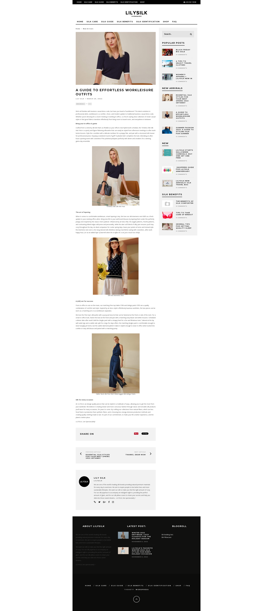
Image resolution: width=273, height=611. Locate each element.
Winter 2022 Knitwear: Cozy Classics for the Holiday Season (141, 536)
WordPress (142, 589)
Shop (142, 2)
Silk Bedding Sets (167, 535)
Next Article (140, 452)
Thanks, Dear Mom (136, 455)
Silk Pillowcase (166, 537)
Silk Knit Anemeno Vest (116, 295)
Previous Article (93, 452)
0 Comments (181, 54)
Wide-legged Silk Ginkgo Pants (125, 394)
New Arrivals (80, 103)
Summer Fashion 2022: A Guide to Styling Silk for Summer (185, 131)
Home (79, 2)
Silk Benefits (112, 2)
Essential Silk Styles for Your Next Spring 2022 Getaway (98, 456)
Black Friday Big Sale (183, 51)
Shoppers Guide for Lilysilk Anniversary (185, 169)
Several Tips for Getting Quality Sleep (184, 226)
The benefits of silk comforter (185, 202)
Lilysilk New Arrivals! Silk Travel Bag (183, 183)
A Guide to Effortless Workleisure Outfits (183, 115)
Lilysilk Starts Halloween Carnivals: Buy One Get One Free (184, 154)
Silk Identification (129, 2)
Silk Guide (99, 2)
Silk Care (88, 2)
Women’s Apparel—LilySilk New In (184, 76)
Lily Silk (80, 98)
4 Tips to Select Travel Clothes (184, 63)
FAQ (78, 6)
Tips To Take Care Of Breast (184, 214)
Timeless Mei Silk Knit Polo (115, 206)
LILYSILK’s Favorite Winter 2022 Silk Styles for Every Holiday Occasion (142, 551)
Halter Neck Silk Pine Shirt (105, 394)
